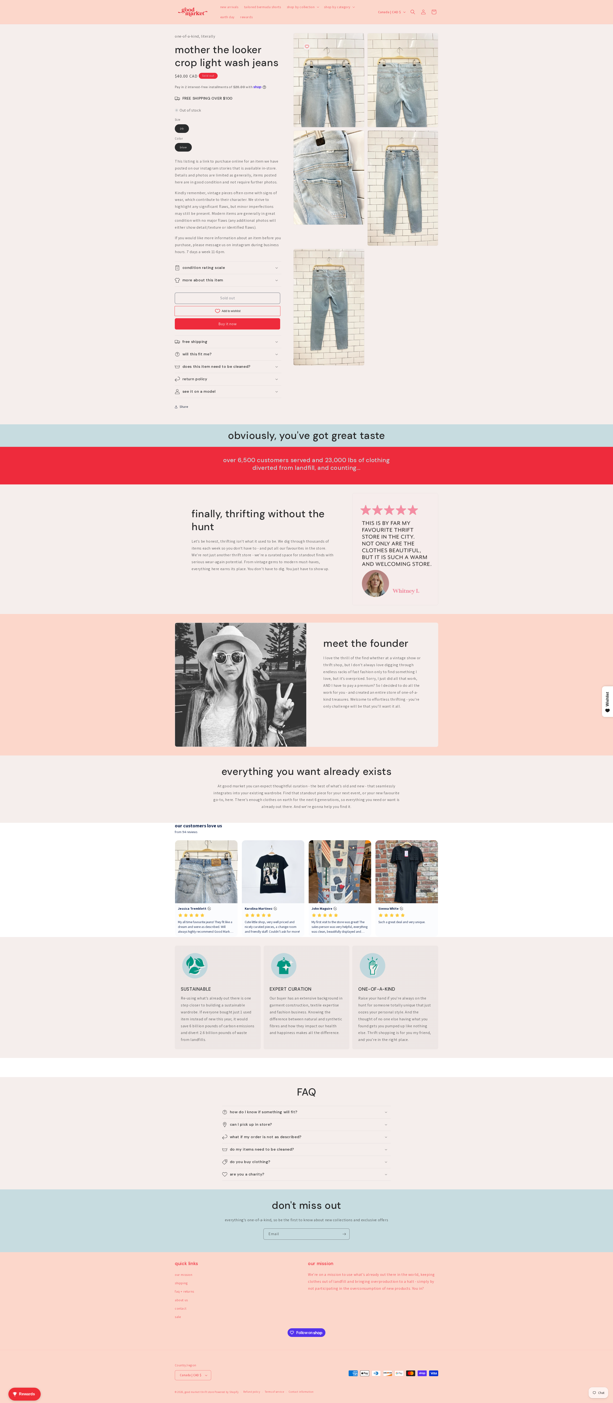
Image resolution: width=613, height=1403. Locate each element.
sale (178, 1317)
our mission (184, 1274)
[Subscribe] (344, 1234)
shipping (181, 1283)
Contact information (301, 1391)
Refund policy (251, 1391)
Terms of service (274, 1391)
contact (180, 1308)
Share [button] (184, 406)
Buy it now (227, 324)
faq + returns (184, 1291)
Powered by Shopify (227, 1392)
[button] (302, 7)
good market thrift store (199, 1392)
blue (186, 148)
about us (181, 1300)
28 (184, 129)
